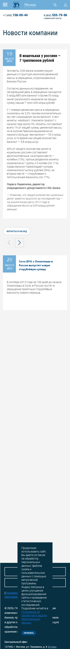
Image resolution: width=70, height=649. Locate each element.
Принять (29, 632)
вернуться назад (17, 231)
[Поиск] (55, 4)
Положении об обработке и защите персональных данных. (34, 617)
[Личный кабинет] (65, 4)
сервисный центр (52, 18)
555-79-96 (55, 15)
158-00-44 (15, 15)
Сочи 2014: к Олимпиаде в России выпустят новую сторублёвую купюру (36, 265)
